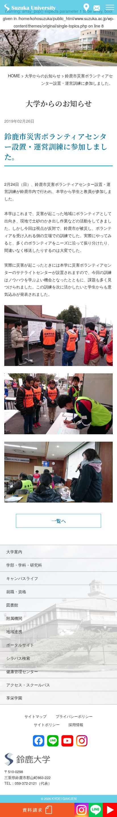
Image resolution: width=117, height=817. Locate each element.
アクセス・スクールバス (28, 685)
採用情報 (75, 724)
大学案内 (14, 551)
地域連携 (14, 631)
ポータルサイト (20, 645)
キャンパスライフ (22, 578)
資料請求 (32, 810)
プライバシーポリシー (74, 716)
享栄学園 (14, 698)
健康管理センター (22, 671)
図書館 (12, 605)
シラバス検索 (18, 658)
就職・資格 (16, 591)
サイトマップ (35, 716)
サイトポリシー (47, 724)
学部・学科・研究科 (24, 565)
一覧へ (58, 520)
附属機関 (14, 618)
